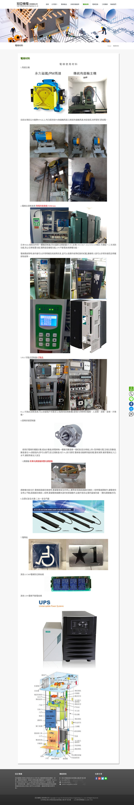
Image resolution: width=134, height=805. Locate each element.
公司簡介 (54, 4)
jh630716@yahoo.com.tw (69, 784)
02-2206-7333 (66, 780)
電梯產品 (64, 4)
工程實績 (105, 4)
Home (109, 46)
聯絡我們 (113, 4)
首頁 (47, 4)
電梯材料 (86, 4)
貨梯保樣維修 (74, 4)
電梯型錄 (95, 4)
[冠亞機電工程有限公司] (27, 4)
